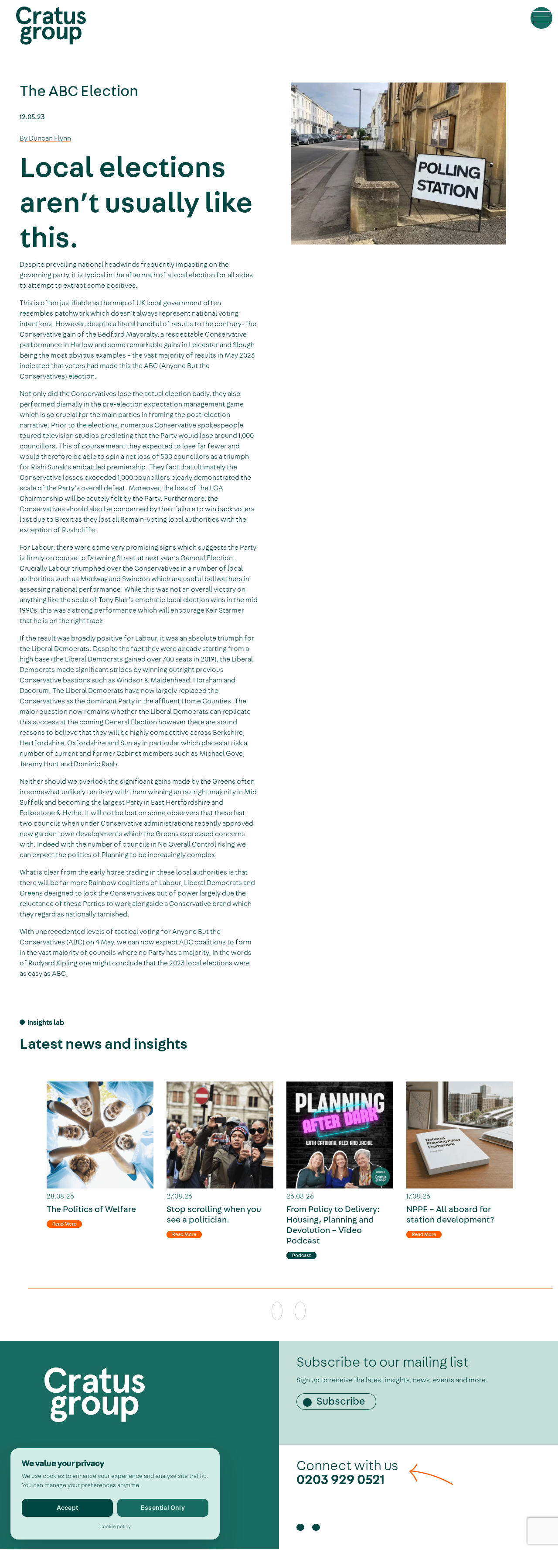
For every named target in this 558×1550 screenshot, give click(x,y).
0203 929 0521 (340, 1480)
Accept (67, 1507)
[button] (541, 18)
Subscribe (340, 1401)
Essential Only (163, 1507)
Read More (64, 1224)
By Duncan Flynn (45, 138)
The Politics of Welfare (91, 1209)
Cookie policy (115, 1526)
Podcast (301, 1255)
